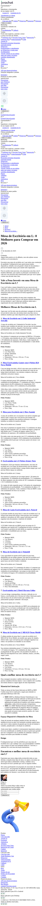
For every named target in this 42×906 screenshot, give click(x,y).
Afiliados (3, 61)
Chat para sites (6, 21)
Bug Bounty (4, 884)
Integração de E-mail (7, 847)
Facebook (4, 840)
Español (12, 115)
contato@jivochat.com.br (8, 886)
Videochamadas (16, 39)
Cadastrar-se (5, 795)
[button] (21, 6)
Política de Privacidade (8, 874)
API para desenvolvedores (9, 881)
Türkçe (7, 115)
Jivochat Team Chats (19, 37)
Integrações (30, 37)
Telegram (38, 21)
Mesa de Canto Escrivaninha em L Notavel (20, 510)
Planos (3, 59)
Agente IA (5, 13)
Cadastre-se (5, 111)
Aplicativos (4, 64)
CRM (24, 39)
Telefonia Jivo (6, 37)
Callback (15, 30)
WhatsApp (22, 21)
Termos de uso (5, 872)
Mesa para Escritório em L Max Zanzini (19, 412)
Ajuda (3, 62)
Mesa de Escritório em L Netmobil (16, 552)
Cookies (3, 875)
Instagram (31, 21)
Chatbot (15, 21)
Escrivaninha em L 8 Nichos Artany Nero (19, 461)
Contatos (3, 877)
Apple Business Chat (7, 856)
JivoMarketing (6, 30)
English (3, 115)
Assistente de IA (15, 13)
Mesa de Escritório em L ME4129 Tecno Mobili (21, 632)
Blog (2, 66)
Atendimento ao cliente (8, 15)
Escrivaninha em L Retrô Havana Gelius (19, 590)
